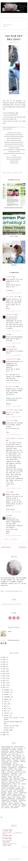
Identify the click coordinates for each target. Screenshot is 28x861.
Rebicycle (3, 788)
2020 (4, 664)
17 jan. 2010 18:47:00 (13, 331)
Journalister (4, 767)
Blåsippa (17, 751)
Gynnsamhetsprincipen (6, 763)
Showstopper (20, 791)
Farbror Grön (6, 837)
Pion (19, 783)
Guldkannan (16, 761)
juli (5, 701)
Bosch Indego (4, 752)
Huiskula (9, 172)
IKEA (22, 764)
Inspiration (14, 766)
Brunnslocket (20, 752)
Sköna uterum (10, 420)
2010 (4, 687)
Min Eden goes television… (14, 640)
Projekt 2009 (8, 730)
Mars (18, 776)
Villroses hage (7, 829)
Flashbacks (18, 758)
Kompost (8, 770)
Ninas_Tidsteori (17, 779)
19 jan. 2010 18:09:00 (13, 435)
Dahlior (3, 755)
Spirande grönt (11, 386)
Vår (19, 804)
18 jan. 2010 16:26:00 (13, 406)
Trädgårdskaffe (13, 800)
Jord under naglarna (12, 410)
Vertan (21, 803)
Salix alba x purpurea (18, 789)
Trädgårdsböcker (20, 798)
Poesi (11, 785)
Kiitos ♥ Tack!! (9, 728)
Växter (2, 806)
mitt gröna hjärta (12, 296)
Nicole (8, 492)
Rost (2, 789)
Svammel (15, 172)
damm (14, 755)
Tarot (14, 797)
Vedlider (11, 803)
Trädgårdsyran (22, 800)
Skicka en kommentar (11, 539)
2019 (4, 666)
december (7, 690)
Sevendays (9, 791)
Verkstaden (16, 803)
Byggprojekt (4, 754)
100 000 (9, 631)
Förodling (22, 760)
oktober (6, 694)
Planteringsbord (5, 785)
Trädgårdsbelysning (10, 798)
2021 (4, 662)
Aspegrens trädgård (6, 748)
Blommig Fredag (5, 751)
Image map (3, 766)
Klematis (3, 770)
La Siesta (20, 773)
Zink (2, 807)
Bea (7, 334)
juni (5, 704)
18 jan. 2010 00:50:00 (13, 355)
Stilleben (15, 794)
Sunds (8, 795)
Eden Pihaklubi (4, 757)
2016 (4, 673)
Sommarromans (22, 792)
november (7, 692)
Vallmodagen (4, 803)
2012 (4, 683)
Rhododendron (10, 788)
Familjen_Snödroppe (5, 758)
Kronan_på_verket (5, 773)
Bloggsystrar (13, 749)
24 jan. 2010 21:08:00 (13, 535)
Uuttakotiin (14, 801)
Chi (20, 754)
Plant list (5, 26)
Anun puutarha (7, 840)
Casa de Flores (15, 754)
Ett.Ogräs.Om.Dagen (17, 757)
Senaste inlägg (6, 547)
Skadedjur (10, 792)
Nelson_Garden (4, 779)
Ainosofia (9, 347)
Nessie (11, 779)
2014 (4, 678)
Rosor (23, 788)
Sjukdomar (3, 792)
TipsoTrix (19, 797)
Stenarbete (3, 794)
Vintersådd (14, 804)
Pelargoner (11, 782)
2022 (4, 659)
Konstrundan (19, 770)
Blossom (12, 751)
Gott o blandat (4, 761)
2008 (4, 734)
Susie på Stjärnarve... (10, 843)
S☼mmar (10, 789)
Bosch (21, 751)
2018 (4, 669)
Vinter (20, 172)
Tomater (24, 797)
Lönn (14, 776)
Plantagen (23, 783)
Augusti (13, 748)
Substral (3, 795)
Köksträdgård (14, 773)
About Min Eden (7, 24)
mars (5, 711)
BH (24, 748)
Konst (13, 770)
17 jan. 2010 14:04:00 (13, 293)
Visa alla (24, 847)
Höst (13, 764)
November (24, 779)
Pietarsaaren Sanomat (6, 783)
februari (7, 713)
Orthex (3, 782)
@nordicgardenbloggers (7, 746)
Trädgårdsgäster (5, 800)
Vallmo (20, 801)
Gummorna (22, 761)
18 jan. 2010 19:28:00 (13, 417)
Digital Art (18, 755)
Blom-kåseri (20, 749)
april (5, 708)
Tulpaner (3, 801)
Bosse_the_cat (12, 752)
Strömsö (20, 794)
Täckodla (9, 801)
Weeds (11, 806)
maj (5, 706)
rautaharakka (10, 314)
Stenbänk (10, 794)
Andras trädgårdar (18, 746)
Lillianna (9, 277)
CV (22, 754)
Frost (23, 758)
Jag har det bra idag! (11, 725)
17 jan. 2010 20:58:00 (13, 343)
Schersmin (3, 791)
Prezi (15, 785)
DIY (23, 755)
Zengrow (23, 806)
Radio (22, 786)
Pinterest (15, 783)
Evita (24, 757)
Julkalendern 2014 (22, 767)
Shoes (14, 791)
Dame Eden (8, 755)
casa (9, 754)
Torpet (2, 798)
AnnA (7, 515)
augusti (6, 699)
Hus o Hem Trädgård (6, 764)
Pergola (18, 782)
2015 (4, 676)
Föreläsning (15, 760)
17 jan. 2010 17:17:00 (13, 311)
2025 (4, 657)
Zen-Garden (17, 806)
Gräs (11, 761)
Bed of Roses (20, 748)
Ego (10, 757)
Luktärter (10, 776)
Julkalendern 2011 (12, 767)
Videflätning (4, 804)
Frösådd (3, 760)
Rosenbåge (18, 788)
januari (6, 715)
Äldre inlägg (22, 547)
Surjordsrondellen (15, 795)
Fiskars (13, 758)
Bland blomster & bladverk (15, 438)
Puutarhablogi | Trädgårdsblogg (9, 786)
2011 (4, 685)
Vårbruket (24, 804)
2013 (4, 680)
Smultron (16, 792)
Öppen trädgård (14, 807)
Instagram (21, 766)
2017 (4, 671)
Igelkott (18, 764)
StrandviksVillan (11, 359)
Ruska (6, 789)
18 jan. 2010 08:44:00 (13, 382)
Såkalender (3, 797)
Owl (7, 782)
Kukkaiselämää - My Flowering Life (12, 833)
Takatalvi (10, 797)
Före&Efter (9, 760)
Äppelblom (7, 807)
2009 (4, 732)
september (7, 697)
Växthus (7, 806)
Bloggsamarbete (5, 749)
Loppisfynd (3, 776)
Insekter (9, 766)
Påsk (19, 786)
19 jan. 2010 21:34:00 (13, 488)
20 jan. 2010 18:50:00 (13, 512)
